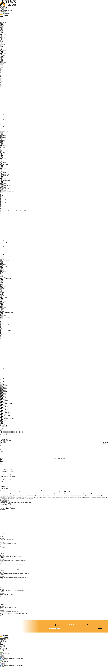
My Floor (1, 40)
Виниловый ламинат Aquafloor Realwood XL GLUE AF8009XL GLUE (13, 613)
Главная (1, 428)
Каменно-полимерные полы (5, 102)
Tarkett (1, 48)
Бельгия (1, 60)
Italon (1, 130)
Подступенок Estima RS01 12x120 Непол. (8, 607)
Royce (1, 70)
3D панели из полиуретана (5, 180)
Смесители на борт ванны (5, 415)
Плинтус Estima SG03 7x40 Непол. (6, 594)
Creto (1, 128)
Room (1, 42)
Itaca (1, 146)
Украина (1, 112)
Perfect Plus (2, 295)
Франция (1, 29)
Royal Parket (2, 101)
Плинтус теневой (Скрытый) (5, 349)
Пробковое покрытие (4, 116)
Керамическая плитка (4, 131)
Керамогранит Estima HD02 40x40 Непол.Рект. (9, 611)
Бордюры (2, 122)
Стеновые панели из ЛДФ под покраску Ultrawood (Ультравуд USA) (13, 210)
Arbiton (1, 91)
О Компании (2, 6)
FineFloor (1, 79)
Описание (2, 464)
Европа (1, 32)
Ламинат (1, 23)
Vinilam (1, 82)
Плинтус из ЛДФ (3, 297)
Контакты (2, 9)
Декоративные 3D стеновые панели (7, 191)
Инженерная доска (3, 94)
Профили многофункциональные (6, 242)
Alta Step (1, 66)
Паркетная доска (3, 50)
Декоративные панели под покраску (7, 196)
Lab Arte (1, 100)
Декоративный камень (4, 199)
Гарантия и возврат (3, 8)
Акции (1, 16)
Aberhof (1, 65)
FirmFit (1, 80)
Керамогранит (2, 140)
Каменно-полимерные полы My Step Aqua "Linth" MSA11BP (11, 564)
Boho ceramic (2, 147)
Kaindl (1, 47)
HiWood (1, 294)
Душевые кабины (3, 382)
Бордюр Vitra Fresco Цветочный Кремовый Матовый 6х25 (11, 543)
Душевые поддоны (3, 391)
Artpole (1, 179)
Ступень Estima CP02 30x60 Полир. (7, 535)
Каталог (9, 13)
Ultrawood (2, 214)
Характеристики (7, 464)
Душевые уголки (3, 397)
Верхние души (3, 376)
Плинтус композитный (4, 324)
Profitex (1, 93)
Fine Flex (1, 78)
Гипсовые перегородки (4, 188)
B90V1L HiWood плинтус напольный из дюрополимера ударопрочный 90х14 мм (15, 547)
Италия (1, 239)
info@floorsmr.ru (3, 641)
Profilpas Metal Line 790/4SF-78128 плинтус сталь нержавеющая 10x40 (13, 590)
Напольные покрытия (4, 22)
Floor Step (2, 63)
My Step (1, 41)
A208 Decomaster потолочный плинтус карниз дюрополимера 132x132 (13, 552)
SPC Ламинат (2, 55)
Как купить (13, 464)
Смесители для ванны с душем (6, 403)
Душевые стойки (3, 394)
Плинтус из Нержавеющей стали (6, 312)
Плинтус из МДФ (3, 303)
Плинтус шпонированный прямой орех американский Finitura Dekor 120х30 (14, 577)
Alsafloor (1, 46)
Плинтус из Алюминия (4, 260)
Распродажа (2, 645)
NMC (1, 228)
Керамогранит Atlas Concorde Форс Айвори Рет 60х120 (10, 556)
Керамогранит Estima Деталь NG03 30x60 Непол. (9, 586)
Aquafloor (2, 77)
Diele (1, 370)
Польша (1, 27)
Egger (1, 36)
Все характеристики (4, 441)
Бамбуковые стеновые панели (5, 185)
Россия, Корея (2, 221)
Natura (1, 68)
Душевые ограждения (4, 385)
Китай (1, 33)
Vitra (1, 127)
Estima (1, 150)
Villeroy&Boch (2, 44)
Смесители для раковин (4, 412)
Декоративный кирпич (4, 202)
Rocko (1, 69)
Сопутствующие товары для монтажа (7, 205)
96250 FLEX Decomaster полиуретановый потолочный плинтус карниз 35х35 (15, 603)
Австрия (1, 30)
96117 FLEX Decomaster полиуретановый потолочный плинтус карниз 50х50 (15, 573)
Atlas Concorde (3, 129)
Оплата (17, 464)
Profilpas (1, 241)
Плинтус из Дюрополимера (5, 278)
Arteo (1, 49)
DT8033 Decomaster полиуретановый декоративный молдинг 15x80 (13, 560)
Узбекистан (2, 57)
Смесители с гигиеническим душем (7, 418)
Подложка (2, 84)
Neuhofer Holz (2, 323)
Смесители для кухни (4, 409)
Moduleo (1, 81)
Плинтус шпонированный (5, 355)
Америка (1, 212)
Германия (2, 25)
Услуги (1, 17)
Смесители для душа (4, 406)
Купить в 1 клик (61, 458)
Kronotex (1, 39)
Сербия (1, 31)
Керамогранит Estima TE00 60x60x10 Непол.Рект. (9, 581)
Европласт (2, 115)
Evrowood (2, 308)
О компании (2, 424)
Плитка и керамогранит (4, 121)
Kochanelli (2, 98)
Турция (1, 28)
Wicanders (2, 120)
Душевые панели (3, 388)
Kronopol (1, 38)
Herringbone (2, 37)
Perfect (1, 258)
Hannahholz (2, 272)
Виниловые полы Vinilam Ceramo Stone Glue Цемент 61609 (11, 598)
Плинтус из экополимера (5, 317)
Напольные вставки (4, 164)
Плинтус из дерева (3, 266)
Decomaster (2, 226)
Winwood (1, 99)
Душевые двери (3, 379)
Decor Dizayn (2, 227)
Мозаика (1, 154)
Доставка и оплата (3, 7)
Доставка (21, 464)
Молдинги (2, 216)
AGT (1, 45)
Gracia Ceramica (3, 151)
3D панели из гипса (4, 175)
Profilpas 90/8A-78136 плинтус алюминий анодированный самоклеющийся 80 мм (15, 569)
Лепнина (1, 215)
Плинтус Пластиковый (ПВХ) (6, 330)
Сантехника (2, 375)
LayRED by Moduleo (4, 67)
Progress (1, 293)
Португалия (2, 89)
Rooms (1, 43)
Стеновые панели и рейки (5, 174)
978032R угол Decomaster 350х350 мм (7, 539)
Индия (1, 142)
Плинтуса (2, 259)
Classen (1, 35)
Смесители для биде (4, 400)
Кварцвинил (2, 71)
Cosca (1, 310)
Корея (1, 220)
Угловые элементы (3, 249)
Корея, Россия (2, 222)
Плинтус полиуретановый (5, 335)
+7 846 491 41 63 (3, 640)
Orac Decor (2, 184)
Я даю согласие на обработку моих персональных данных (12, 658)
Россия (1, 26)
